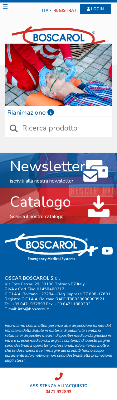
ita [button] (45, 10)
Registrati (65, 10)
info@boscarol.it (33, 309)
